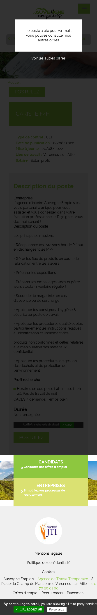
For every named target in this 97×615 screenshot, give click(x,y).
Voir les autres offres (48, 58)
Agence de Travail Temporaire (62, 579)
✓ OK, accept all (29, 609)
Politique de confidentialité (48, 562)
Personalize (56, 609)
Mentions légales (48, 553)
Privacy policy (78, 609)
